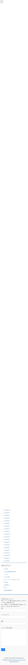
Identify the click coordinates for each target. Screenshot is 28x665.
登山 (5, 587)
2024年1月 (7, 552)
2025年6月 (7, 518)
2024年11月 (7, 537)
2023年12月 (7, 555)
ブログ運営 (7, 577)
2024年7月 (7, 542)
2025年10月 (7, 510)
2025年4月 (7, 523)
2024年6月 (7, 544)
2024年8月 (7, 539)
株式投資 (6, 585)
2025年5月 (7, 520)
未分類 (6, 582)
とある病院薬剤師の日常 (10, 571)
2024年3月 (7, 550)
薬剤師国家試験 (8, 590)
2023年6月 (7, 561)
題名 (2, 621)
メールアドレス (5, 614)
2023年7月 (7, 558)
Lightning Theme (18, 660)
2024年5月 (7, 547)
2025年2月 (7, 528)
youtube (6, 569)
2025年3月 (7, 526)
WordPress (10, 660)
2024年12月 (7, 534)
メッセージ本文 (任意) (6, 627)
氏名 (2, 608)
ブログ (6, 574)
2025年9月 (7, 512)
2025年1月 (7, 531)
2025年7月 (7, 515)
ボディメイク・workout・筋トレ (12, 579)
